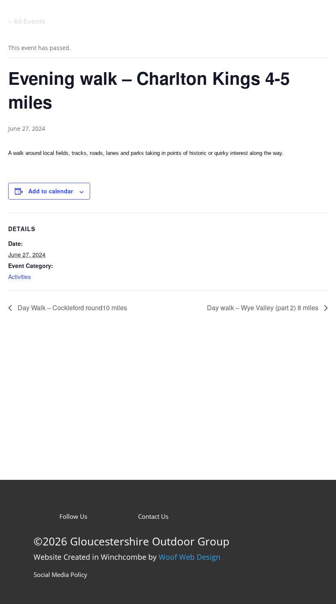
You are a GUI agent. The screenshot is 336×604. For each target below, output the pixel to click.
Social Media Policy (60, 574)
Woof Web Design (189, 557)
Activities (19, 276)
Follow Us (73, 516)
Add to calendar (50, 191)
